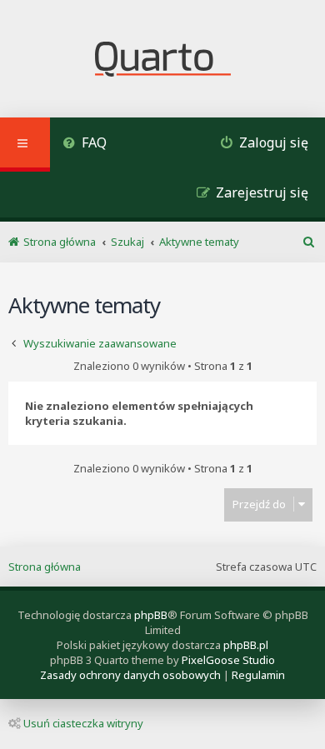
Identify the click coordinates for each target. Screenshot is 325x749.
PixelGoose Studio (228, 659)
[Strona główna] (163, 60)
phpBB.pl (245, 644)
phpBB (151, 614)
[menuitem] (84, 144)
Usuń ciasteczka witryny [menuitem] (83, 723)
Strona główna (44, 566)
